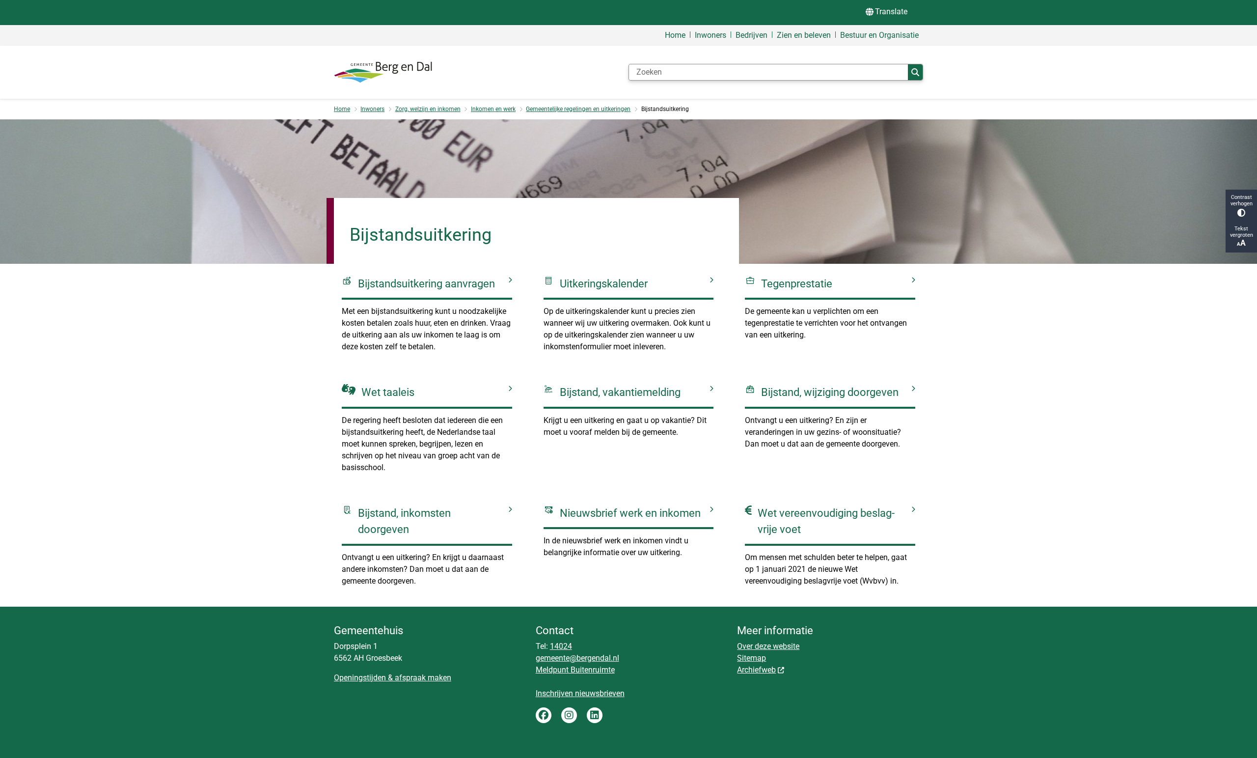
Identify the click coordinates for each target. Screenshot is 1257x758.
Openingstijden (360, 677)
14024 (561, 646)
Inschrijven (555, 693)
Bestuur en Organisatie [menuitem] (879, 35)
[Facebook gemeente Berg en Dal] (543, 715)
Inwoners (372, 109)
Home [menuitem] (675, 35)
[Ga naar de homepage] (383, 72)
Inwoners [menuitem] (710, 35)
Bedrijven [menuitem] (751, 35)
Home (342, 109)
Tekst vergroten (1241, 231)
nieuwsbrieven (600, 693)
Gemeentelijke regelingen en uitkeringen (578, 109)
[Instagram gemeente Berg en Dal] (569, 715)
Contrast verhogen (1241, 200)
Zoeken (915, 72)
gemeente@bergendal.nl (577, 658)
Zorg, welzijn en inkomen (428, 109)
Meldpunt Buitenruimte (575, 669)
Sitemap (751, 658)
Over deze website (768, 646)
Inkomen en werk (493, 109)
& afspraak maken (418, 677)
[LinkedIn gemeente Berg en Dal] (594, 715)
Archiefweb (756, 669)
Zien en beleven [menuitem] (804, 35)
